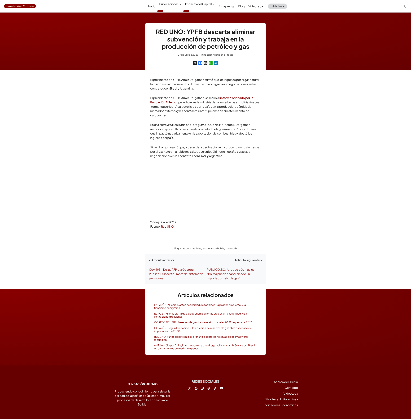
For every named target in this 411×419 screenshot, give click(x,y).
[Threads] (205, 63)
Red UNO (167, 226)
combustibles (193, 248)
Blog (241, 6)
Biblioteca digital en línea (281, 399)
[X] (195, 63)
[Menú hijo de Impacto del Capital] (186, 11)
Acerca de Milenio (286, 382)
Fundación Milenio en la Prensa (217, 54)
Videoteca (255, 6)
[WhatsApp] (210, 63)
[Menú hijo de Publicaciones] (160, 11)
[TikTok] (215, 388)
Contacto (291, 387)
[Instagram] (202, 388)
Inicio (152, 6)
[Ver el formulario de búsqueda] (404, 6)
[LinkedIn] (215, 63)
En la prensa (227, 6)
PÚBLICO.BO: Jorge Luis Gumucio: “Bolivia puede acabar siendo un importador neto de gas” (230, 274)
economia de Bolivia (213, 248)
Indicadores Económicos (281, 405)
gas (228, 248)
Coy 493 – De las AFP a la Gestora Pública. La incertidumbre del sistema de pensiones (176, 274)
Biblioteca (277, 6)
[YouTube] (221, 388)
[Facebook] (200, 63)
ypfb (234, 248)
